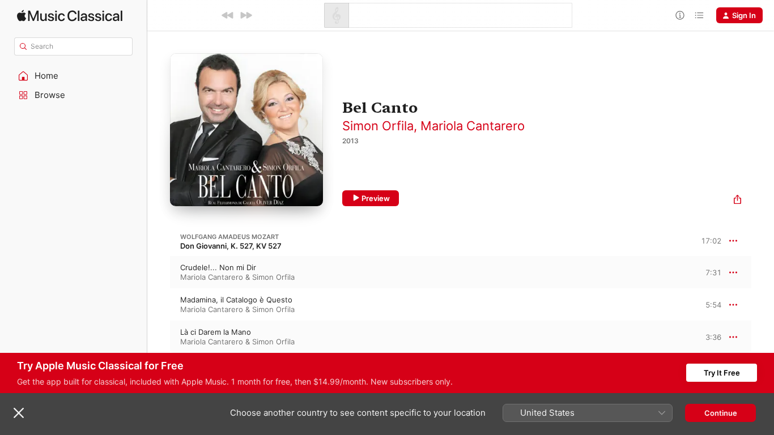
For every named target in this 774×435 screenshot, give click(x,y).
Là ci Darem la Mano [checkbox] (215, 331)
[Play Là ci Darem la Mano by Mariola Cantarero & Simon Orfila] (158, 337)
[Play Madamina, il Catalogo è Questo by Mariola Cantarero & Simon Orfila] (158, 304)
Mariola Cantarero (472, 125)
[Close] (19, 413)
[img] (69, 15)
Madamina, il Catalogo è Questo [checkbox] (236, 299)
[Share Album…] (737, 200)
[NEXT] (246, 15)
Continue (720, 412)
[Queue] (699, 15)
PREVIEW (708, 271)
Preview (376, 198)
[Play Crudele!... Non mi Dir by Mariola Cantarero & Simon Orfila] (158, 272)
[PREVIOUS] (228, 15)
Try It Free (722, 372)
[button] (74, 75)
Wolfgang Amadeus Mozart (229, 237)
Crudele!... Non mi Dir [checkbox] (218, 267)
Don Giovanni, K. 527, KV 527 (231, 245)
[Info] (680, 15)
